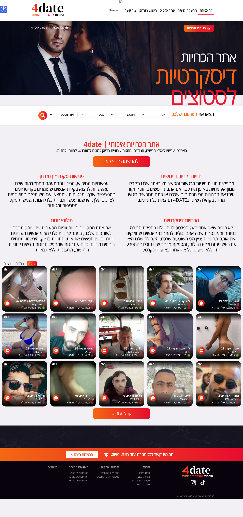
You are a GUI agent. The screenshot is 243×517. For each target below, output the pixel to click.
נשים (7, 263)
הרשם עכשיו (60, 27)
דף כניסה (206, 10)
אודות (146, 467)
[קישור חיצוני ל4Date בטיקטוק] (203, 482)
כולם (31, 263)
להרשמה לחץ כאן (121, 161)
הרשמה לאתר (187, 10)
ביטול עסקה (144, 476)
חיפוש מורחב (148, 10)
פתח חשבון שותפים (110, 473)
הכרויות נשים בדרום (78, 480)
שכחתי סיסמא (39, 27)
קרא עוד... (122, 413)
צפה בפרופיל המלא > (223, 307)
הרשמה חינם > (82, 454)
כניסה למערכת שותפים (108, 476)
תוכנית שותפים (110, 467)
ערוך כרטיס (167, 10)
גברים (19, 263)
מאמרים (53, 467)
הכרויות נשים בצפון (79, 473)
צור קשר (130, 10)
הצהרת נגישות (143, 484)
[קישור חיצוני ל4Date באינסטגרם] (193, 482)
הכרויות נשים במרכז (78, 476)
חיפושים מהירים (78, 467)
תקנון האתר (144, 473)
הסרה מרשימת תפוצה (139, 480)
